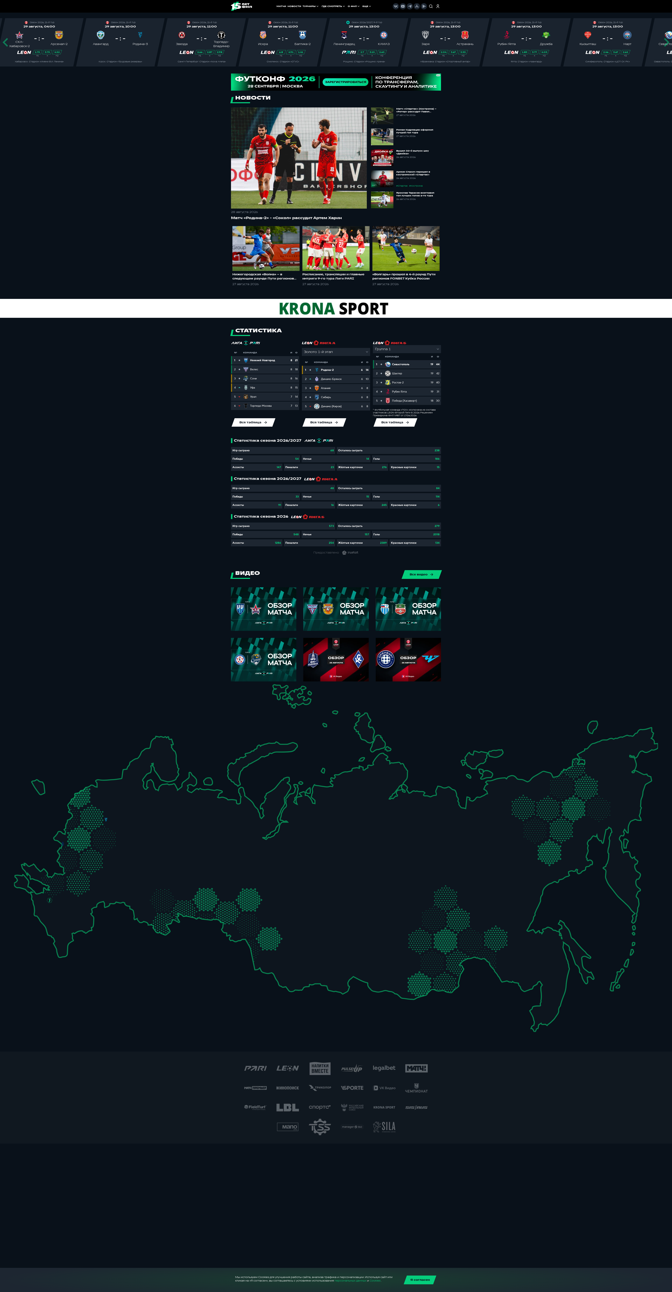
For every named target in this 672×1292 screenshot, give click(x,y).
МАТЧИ (281, 6)
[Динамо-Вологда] (145, 796)
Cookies (375, 1280)
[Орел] (74, 844)
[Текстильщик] (141, 817)
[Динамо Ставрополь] (64, 906)
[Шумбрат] (133, 850)
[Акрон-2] (135, 887)
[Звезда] (96, 782)
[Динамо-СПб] (117, 781)
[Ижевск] (197, 828)
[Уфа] (197, 864)
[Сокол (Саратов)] (117, 882)
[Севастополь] (16, 883)
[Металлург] (91, 874)
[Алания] (60, 932)
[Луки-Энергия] (86, 797)
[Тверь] (99, 805)
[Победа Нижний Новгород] (164, 816)
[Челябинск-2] (208, 896)
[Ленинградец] (125, 776)
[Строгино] (85, 831)
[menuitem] (334, 6)
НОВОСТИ (294, 6)
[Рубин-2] (167, 844)
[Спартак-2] (101, 830)
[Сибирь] (286, 920)
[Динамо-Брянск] (62, 843)
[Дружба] (49, 900)
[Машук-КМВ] (47, 910)
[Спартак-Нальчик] (66, 921)
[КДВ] (281, 909)
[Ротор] (83, 893)
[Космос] (97, 819)
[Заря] (54, 875)
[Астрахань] (92, 900)
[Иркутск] (315, 951)
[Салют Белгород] (63, 857)
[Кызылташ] (19, 873)
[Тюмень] (229, 889)
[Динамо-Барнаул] (279, 944)
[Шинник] (130, 814)
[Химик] (147, 826)
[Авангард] (70, 873)
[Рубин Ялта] (25, 880)
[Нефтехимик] (180, 845)
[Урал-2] (215, 874)
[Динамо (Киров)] (176, 806)
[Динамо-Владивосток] (538, 1007)
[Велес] (103, 837)
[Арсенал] (96, 866)
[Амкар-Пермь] (204, 823)
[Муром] (137, 828)
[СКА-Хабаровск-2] (533, 961)
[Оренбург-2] (146, 913)
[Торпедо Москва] (110, 831)
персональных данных (350, 1280)
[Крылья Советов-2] (144, 890)
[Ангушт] (50, 929)
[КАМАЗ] (190, 841)
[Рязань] (118, 861)
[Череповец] (134, 797)
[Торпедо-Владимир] (126, 826)
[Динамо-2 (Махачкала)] (69, 935)
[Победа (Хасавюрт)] (59, 943)
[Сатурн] (110, 845)
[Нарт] (57, 911)
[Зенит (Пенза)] (125, 871)
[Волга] (153, 864)
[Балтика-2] (38, 786)
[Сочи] (40, 919)
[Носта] (135, 910)
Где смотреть (332, 6)
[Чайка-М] (68, 896)
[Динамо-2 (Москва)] (94, 829)
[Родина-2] (106, 819)
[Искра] (68, 828)
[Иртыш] (247, 917)
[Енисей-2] (324, 918)
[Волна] (159, 827)
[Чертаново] (94, 841)
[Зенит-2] (107, 782)
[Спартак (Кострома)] (141, 806)
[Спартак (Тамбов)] (110, 871)
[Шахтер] (43, 878)
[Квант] (91, 855)
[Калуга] (102, 855)
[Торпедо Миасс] (197, 896)
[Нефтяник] (74, 926)
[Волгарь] (103, 893)
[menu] (347, 6)
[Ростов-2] (59, 888)
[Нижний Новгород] (155, 816)
